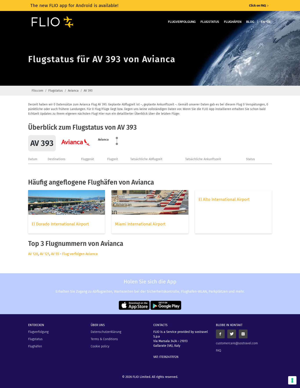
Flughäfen (232, 22)
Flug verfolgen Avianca (80, 254)
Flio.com (37, 90)
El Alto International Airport (224, 199)
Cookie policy (100, 346)
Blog (250, 22)
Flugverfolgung (182, 22)
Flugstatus (210, 22)
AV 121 (44, 254)
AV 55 (55, 254)
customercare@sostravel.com (237, 343)
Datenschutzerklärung (106, 332)
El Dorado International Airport (60, 224)
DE (269, 22)
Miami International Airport (140, 224)
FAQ (218, 350)
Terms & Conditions (104, 339)
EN (263, 22)
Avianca (73, 90)
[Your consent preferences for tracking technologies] (292, 380)
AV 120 (33, 254)
